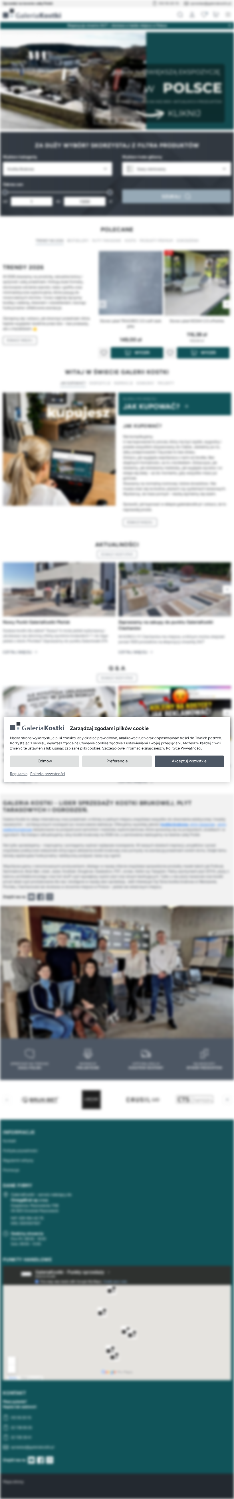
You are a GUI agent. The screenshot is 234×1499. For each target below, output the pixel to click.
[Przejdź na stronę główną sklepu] (32, 13)
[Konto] (192, 14)
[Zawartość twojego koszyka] (216, 14)
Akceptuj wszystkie (189, 761)
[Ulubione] (204, 14)
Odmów (45, 761)
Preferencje (117, 761)
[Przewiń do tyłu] (7, 589)
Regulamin (18, 774)
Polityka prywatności (47, 774)
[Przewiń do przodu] (227, 589)
